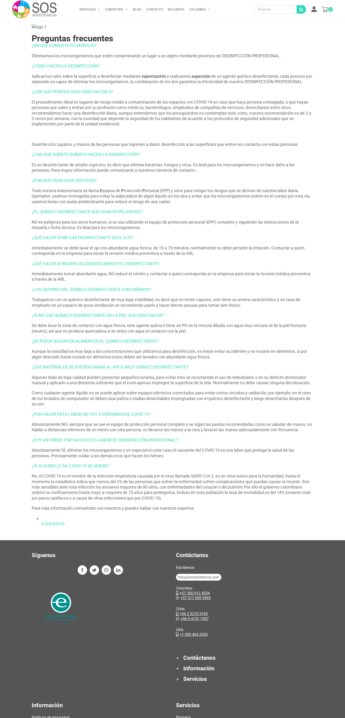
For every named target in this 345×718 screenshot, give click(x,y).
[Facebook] (82, 570)
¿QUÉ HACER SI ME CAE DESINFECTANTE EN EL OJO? (83, 237)
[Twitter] (94, 570)
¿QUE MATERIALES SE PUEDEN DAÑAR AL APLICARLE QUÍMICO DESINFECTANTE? (110, 367)
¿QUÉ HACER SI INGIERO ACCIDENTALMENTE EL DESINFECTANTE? (96, 263)
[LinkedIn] (118, 570)
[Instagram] (106, 570)
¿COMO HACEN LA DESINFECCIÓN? (66, 65)
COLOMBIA (197, 9)
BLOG (137, 9)
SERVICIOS (87, 9)
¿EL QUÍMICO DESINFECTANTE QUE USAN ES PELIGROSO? (87, 211)
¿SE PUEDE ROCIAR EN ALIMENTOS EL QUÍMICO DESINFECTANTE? (95, 341)
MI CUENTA (176, 9)
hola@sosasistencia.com (198, 577)
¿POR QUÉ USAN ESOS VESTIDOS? (64, 180)
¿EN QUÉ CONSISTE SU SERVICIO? (64, 45)
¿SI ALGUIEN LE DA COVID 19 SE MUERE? (70, 465)
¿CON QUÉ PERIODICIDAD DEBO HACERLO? (72, 91)
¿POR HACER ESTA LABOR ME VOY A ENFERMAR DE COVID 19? (91, 414)
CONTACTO (154, 9)
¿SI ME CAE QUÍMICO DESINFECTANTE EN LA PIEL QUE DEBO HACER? (98, 315)
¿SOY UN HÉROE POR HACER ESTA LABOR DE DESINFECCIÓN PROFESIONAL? (105, 440)
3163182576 (53, 523)
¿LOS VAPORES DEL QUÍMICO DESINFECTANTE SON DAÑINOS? (91, 289)
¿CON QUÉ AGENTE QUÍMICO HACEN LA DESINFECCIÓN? (86, 154)
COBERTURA (114, 9)
